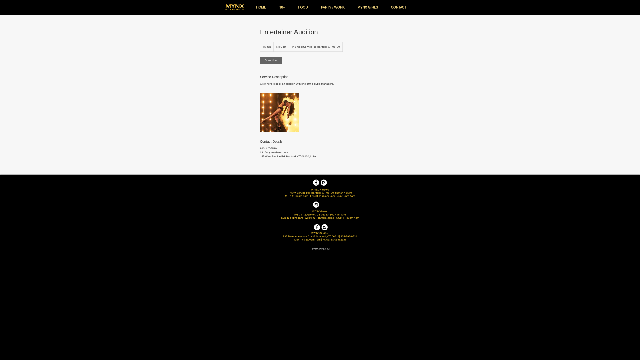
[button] (261, 7)
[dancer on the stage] (279, 112)
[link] (271, 60)
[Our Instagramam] (324, 183)
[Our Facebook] (316, 183)
